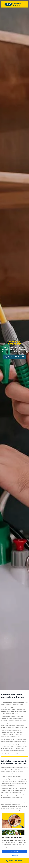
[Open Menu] (25, 4)
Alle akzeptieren (14, 851)
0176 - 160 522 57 (16, 357)
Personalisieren (14, 855)
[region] (14, 849)
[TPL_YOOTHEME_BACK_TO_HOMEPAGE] (12, 4)
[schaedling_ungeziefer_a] (13, 820)
